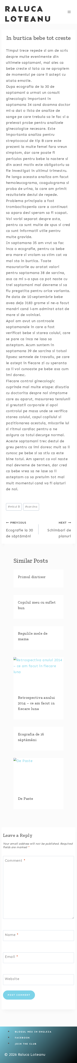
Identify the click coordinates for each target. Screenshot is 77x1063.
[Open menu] (69, 12)
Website (12, 979)
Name (12, 934)
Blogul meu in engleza (33, 1031)
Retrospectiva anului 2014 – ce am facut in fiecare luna (36, 703)
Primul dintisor (32, 577)
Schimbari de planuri (59, 529)
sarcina (31, 506)
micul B (14, 506)
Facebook (22, 1037)
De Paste (25, 798)
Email (11, 957)
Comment (15, 860)
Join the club (26, 1043)
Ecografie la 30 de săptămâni (19, 529)
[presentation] (38, 673)
